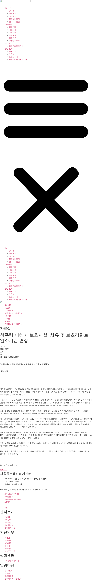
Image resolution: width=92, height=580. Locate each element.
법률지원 (12, 38)
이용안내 (12, 27)
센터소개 (8, 8)
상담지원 (12, 32)
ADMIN (7, 502)
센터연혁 (12, 13)
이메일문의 (8, 496)
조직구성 (12, 16)
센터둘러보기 (14, 19)
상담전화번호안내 (16, 46)
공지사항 (12, 51)
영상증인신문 (14, 40)
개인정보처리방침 (11, 494)
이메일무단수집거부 (12, 499)
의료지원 (12, 30)
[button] (46, 154)
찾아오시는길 (14, 21)
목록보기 (3, 469)
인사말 (11, 11)
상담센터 (8, 43)
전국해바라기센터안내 (18, 59)
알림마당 (8, 49)
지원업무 (8, 24)
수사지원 (12, 35)
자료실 (11, 54)
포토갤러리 (13, 57)
